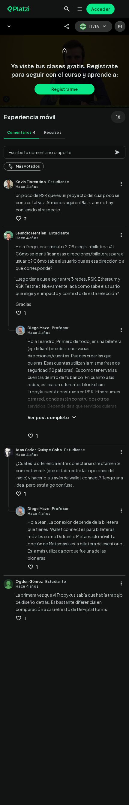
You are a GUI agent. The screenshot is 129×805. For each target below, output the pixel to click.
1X (118, 117)
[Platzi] (19, 9)
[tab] (21, 133)
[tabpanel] (64, 473)
